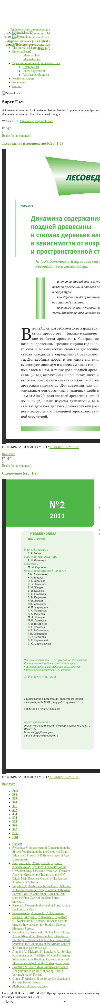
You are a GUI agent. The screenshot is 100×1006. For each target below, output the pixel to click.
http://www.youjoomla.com (36, 121)
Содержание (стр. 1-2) (20, 473)
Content (17, 844)
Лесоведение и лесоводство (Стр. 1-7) (32, 143)
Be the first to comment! (16, 135)
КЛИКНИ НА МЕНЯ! (64, 447)
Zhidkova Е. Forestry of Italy (30, 986)
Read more (8, 454)
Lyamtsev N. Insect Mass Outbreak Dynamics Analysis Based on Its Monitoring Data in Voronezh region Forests (40, 971)
